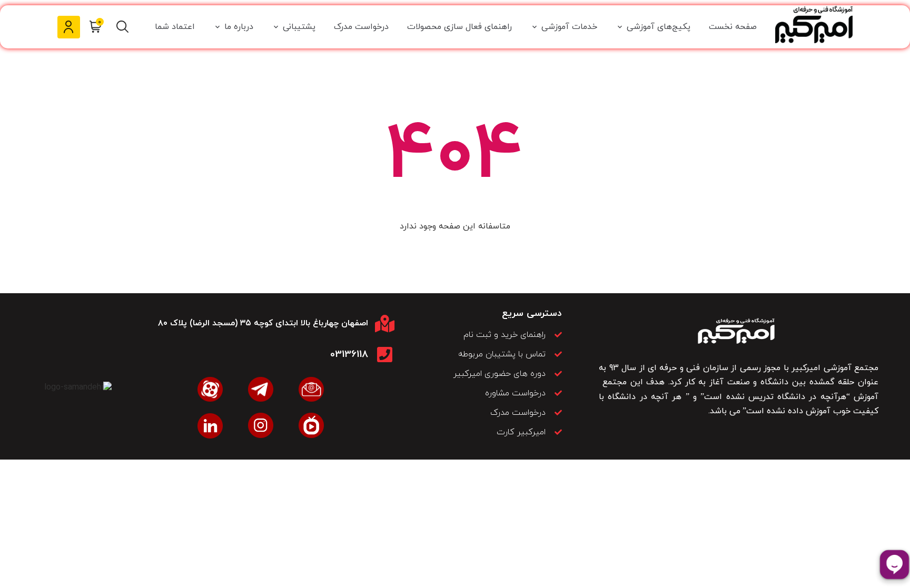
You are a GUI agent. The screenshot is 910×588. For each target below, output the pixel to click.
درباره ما (238, 27)
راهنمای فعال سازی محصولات (459, 27)
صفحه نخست (733, 27)
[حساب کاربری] (68, 27)
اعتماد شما (175, 27)
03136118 (349, 354)
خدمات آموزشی (569, 27)
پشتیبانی (299, 27)
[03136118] (384, 354)
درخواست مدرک (361, 27)
